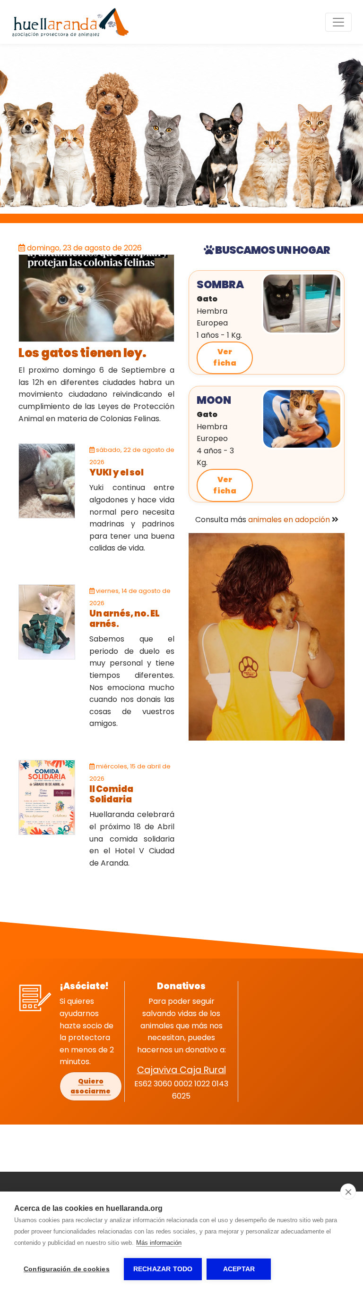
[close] (348, 1192)
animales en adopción (289, 519)
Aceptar (239, 1269)
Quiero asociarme (90, 1086)
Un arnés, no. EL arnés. (124, 619)
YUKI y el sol (116, 472)
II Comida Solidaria (111, 794)
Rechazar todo (163, 1269)
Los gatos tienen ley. (82, 352)
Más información (159, 1242)
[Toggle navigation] (338, 22)
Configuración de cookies (67, 1269)
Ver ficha (224, 357)
